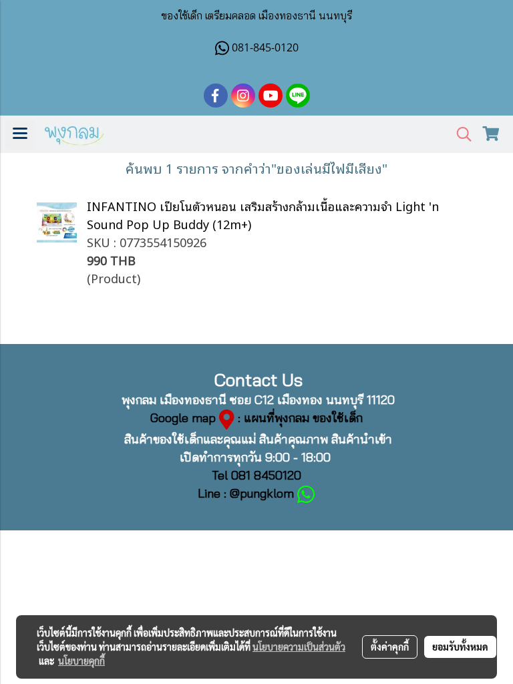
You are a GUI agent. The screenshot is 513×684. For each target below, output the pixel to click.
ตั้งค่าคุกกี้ (390, 647)
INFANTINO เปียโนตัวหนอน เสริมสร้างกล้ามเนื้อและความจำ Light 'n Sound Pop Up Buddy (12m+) (263, 214)
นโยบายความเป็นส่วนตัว (298, 647)
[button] (459, 134)
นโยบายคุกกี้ (81, 661)
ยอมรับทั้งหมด (460, 647)
